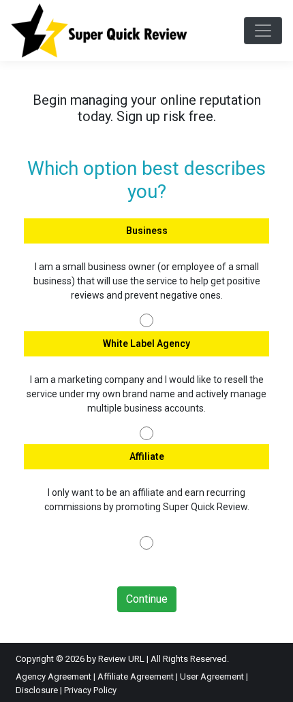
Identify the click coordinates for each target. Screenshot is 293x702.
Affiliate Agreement (135, 676)
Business (147, 230)
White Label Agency (146, 343)
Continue (147, 598)
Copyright (35, 659)
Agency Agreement (53, 676)
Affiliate (146, 456)
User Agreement (212, 676)
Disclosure (37, 690)
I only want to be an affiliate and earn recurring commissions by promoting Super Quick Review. (146, 499)
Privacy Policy (90, 690)
